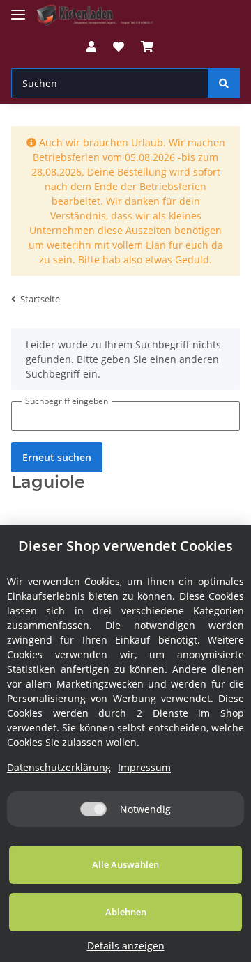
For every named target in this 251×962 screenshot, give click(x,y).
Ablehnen (125, 912)
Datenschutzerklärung (59, 767)
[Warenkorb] (147, 47)
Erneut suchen (56, 457)
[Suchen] (224, 83)
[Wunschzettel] (118, 47)
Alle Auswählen (125, 864)
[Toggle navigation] (18, 8)
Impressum (144, 767)
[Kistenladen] (100, 15)
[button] (91, 47)
